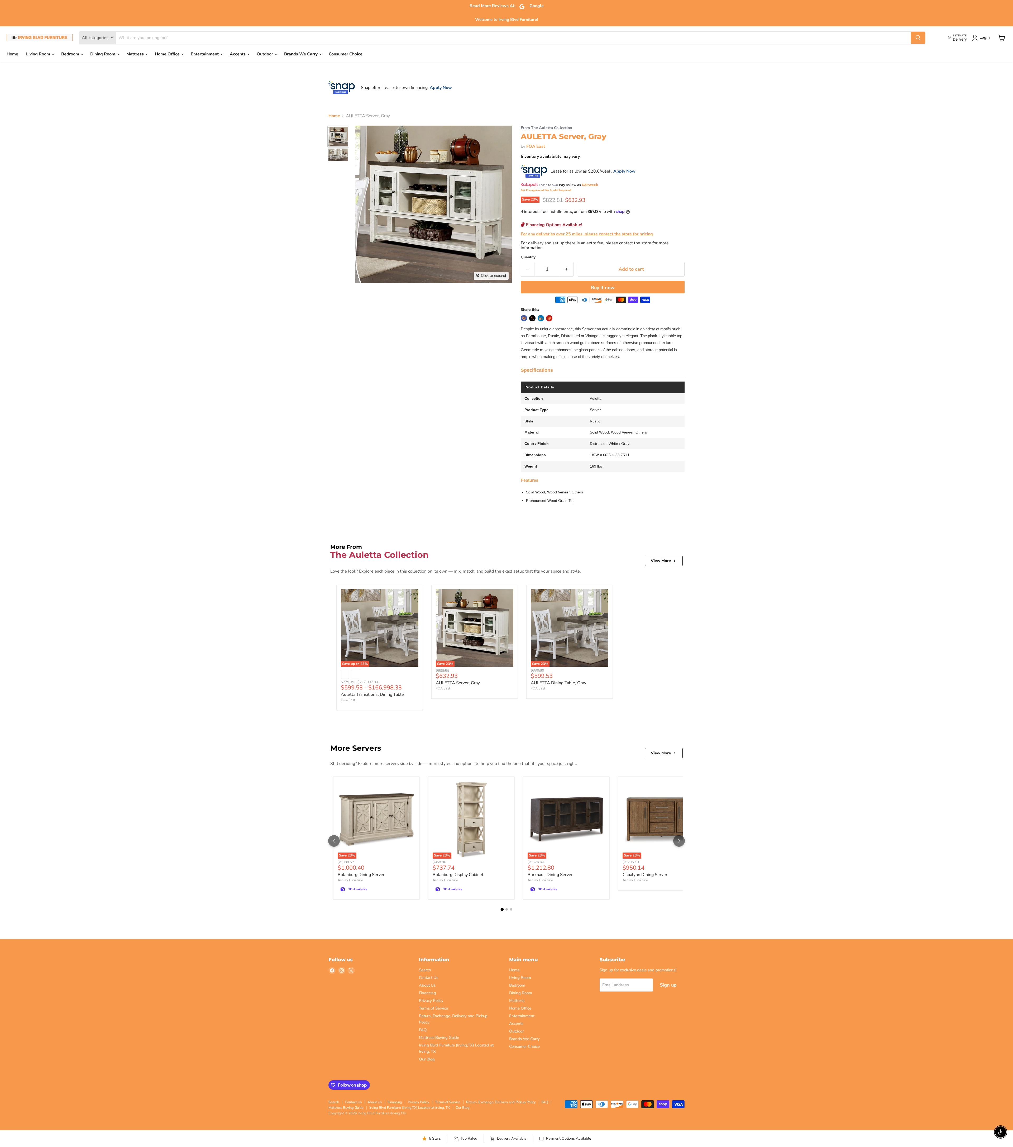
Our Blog (427, 1059)
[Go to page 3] (511, 909)
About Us (427, 985)
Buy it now (602, 287)
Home (12, 54)
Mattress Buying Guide (439, 1037)
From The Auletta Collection (546, 128)
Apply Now (441, 88)
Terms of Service (433, 1008)
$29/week (590, 184)
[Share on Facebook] (524, 318)
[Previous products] (334, 841)
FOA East (535, 146)
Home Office (168, 54)
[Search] (918, 38)
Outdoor (265, 54)
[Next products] (679, 841)
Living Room (38, 54)
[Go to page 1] (502, 909)
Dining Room (103, 54)
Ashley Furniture (350, 880)
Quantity (528, 257)
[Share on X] (532, 318)
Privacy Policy (431, 1000)
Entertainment (205, 54)
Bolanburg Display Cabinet (458, 875)
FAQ (423, 1029)
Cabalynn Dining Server (645, 875)
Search (425, 970)
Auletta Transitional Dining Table (372, 694)
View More (661, 560)
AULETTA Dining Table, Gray (558, 683)
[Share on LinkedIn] (541, 318)
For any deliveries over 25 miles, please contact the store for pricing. (587, 234)
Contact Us (428, 977)
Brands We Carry (301, 54)
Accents (238, 54)
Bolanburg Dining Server (361, 875)
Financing (427, 993)
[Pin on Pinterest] (549, 318)
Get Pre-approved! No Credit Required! (546, 190)
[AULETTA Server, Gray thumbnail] (338, 136)
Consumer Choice (345, 54)
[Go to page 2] (506, 909)
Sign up (668, 985)
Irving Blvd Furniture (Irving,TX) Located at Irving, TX (409, 1107)
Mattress (135, 54)
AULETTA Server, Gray (458, 683)
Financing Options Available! (553, 225)
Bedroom (70, 54)
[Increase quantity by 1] (567, 269)
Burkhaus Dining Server (550, 875)
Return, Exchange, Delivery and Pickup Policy (501, 1102)
